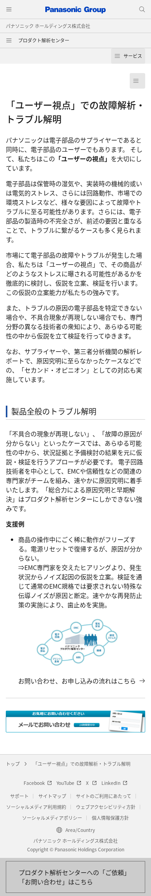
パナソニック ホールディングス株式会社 (48, 26)
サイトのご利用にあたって (103, 796)
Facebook (34, 782)
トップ (13, 763)
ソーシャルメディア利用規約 (36, 807)
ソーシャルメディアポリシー (52, 817)
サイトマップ (52, 796)
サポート (19, 796)
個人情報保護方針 (110, 817)
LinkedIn (110, 782)
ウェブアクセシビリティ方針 (106, 807)
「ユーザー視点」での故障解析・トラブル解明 (81, 763)
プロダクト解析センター (43, 40)
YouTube (65, 782)
